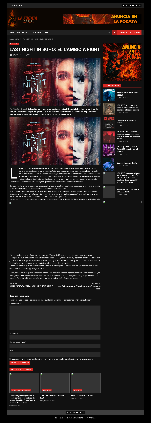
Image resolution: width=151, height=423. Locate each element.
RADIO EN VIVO (22, 32)
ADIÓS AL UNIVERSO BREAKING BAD (55, 383)
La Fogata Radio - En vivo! (129, 32)
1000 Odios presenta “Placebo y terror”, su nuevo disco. (78, 286)
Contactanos (36, 32)
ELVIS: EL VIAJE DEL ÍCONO (85, 383)
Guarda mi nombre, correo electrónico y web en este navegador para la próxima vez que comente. (52, 359)
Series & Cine (14, 44)
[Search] (109, 32)
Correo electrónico (18, 342)
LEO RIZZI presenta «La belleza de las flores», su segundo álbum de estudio (109, 109)
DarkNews (78, 418)
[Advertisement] (102, 19)
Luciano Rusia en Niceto (109, 164)
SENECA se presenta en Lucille (109, 123)
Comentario (15, 303)
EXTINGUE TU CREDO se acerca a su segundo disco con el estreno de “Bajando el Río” (109, 137)
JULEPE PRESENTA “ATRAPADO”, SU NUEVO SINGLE (31, 284)
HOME (12, 32)
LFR (14, 55)
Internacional (16, 390)
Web (11, 350)
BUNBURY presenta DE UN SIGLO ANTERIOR (109, 192)
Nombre (14, 333)
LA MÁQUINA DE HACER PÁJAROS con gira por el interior (109, 151)
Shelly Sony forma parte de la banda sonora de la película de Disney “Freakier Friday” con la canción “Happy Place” (24, 383)
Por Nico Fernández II (18, 109)
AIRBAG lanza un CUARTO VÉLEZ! (109, 95)
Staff (46, 32)
